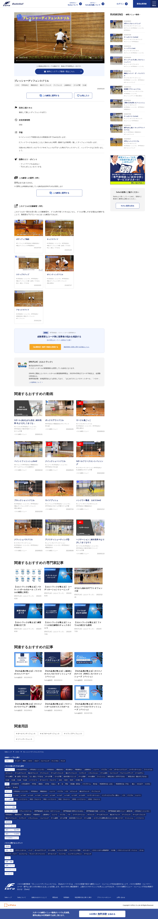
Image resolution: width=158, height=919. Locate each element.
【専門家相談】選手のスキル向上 (72, 811)
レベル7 (59, 795)
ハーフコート (33, 780)
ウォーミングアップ (126, 773)
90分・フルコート (64, 799)
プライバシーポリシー (104, 897)
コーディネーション (135, 769)
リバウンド (82, 773)
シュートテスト (10, 803)
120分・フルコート (94, 799)
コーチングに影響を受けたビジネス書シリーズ (108, 818)
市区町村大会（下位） (123, 784)
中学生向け (25, 85)
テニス (63, 761)
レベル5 (45, 795)
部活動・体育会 (75, 784)
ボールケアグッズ (40, 850)
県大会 (95, 784)
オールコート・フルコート (48, 780)
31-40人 (15, 787)
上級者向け (67, 85)
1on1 (60, 780)
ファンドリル (148, 769)
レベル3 (30, 795)
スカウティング (10, 869)
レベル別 (8, 795)
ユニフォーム (23, 854)
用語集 (8, 846)
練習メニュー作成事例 (12, 834)
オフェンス (9, 773)
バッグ (30, 850)
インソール (62, 854)
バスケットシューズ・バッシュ (127, 850)
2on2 (66, 780)
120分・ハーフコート (79, 799)
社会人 (53, 784)
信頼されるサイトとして (39, 897)
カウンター (86, 850)
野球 (24, 761)
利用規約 (66, 897)
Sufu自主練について (92, 4)
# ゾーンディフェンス (24, 739)
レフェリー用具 (62, 850)
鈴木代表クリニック (70, 776)
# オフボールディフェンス (49, 734)
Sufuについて (73, 4)
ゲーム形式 (103, 773)
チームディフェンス (57, 773)
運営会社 (55, 897)
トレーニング (45, 761)
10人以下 (140, 784)
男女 (66, 784)
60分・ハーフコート (21, 799)
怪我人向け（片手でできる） (117, 776)
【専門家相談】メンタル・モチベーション (47, 811)
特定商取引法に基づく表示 (83, 897)
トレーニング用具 (75, 850)
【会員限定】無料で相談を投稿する (45, 347)
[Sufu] (12, 4)
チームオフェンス (20, 773)
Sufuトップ (8, 752)
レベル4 (37, 795)
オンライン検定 (10, 807)
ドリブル (104, 769)
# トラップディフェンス (73, 734)
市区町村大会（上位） (106, 784)
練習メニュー (10, 769)
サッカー (17, 761)
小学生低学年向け (21, 769)
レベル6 (52, 795)
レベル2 (23, 795)
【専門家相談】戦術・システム (95, 811)
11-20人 (147, 784)
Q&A (7, 784)
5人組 (25, 780)
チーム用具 (51, 850)
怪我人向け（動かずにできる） (137, 776)
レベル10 (82, 795)
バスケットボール (20, 850)
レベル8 (66, 795)
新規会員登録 (142, 4)
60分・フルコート (35, 799)
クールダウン (139, 773)
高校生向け (34, 85)
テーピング (87, 854)
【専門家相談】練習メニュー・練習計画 (119, 811)
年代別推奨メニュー (12, 838)
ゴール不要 (76, 85)
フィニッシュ (101, 776)
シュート (96, 769)
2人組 (84, 85)
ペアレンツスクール (25, 811)
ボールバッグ (52, 854)
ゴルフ (36, 761)
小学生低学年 (15, 784)
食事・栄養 (9, 861)
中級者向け (78, 769)
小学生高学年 (25, 784)
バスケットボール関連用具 (100, 850)
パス (110, 769)
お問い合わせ (121, 897)
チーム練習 (9, 776)
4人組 (19, 780)
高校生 (41, 784)
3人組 (13, 780)
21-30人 (8, 787)
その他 (113, 850)
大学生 (47, 784)
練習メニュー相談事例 (12, 830)
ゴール (141, 850)
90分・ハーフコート (49, 799)
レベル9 (74, 795)
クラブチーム (86, 784)
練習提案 (8, 822)
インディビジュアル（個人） (111, 795)
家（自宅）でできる (21, 776)
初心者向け (69, 769)
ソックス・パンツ (11, 854)
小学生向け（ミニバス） (37, 769)
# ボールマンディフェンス (25, 734)
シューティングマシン (75, 854)
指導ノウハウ (10, 865)
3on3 (71, 780)
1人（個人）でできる (36, 776)
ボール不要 (48, 776)
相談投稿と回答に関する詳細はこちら (76, 347)
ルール (8, 858)
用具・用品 (9, 850)
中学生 (34, 784)
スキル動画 (91, 776)
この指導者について (35, 382)
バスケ (17, 85)
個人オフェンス (33, 773)
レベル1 (15, 795)
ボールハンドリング (120, 769)
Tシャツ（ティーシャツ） (38, 854)
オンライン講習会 (11, 811)
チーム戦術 (82, 776)
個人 (133, 784)
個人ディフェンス (45, 85)
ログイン (120, 4)
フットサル (54, 761)
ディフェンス (58, 85)
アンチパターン (10, 826)
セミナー (8, 791)
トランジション (93, 773)
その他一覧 (78, 780)
